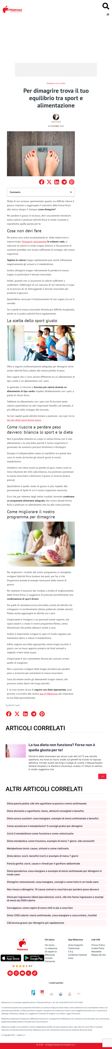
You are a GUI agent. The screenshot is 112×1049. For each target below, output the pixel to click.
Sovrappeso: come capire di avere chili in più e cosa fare (40, 907)
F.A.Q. (71, 951)
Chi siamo (49, 945)
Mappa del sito (98, 955)
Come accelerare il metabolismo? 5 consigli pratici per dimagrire (45, 826)
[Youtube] (22, 973)
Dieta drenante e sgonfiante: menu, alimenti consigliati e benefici (45, 811)
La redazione (51, 948)
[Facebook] (10, 973)
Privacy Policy (98, 945)
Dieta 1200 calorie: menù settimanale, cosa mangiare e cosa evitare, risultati (52, 915)
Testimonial (73, 948)
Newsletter (96, 951)
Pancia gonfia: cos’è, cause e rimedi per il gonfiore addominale (43, 863)
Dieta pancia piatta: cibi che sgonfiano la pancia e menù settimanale (47, 803)
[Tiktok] (34, 973)
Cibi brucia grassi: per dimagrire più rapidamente (35, 922)
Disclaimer (50, 961)
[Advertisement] (56, 39)
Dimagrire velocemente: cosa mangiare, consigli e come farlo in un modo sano (53, 881)
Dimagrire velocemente (34, 241)
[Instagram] (16, 973)
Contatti (48, 958)
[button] (42, 182)
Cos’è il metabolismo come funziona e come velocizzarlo (40, 833)
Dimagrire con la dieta (56, 83)
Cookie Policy (97, 948)
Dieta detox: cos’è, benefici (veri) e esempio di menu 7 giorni (42, 856)
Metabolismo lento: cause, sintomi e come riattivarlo (38, 848)
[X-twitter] (28, 973)
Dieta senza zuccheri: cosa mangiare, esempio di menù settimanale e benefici (52, 818)
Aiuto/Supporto (75, 945)
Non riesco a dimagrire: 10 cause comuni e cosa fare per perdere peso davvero (53, 889)
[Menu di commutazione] (108, 14)
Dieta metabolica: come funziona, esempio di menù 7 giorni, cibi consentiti (51, 841)
